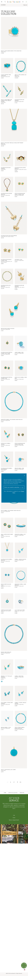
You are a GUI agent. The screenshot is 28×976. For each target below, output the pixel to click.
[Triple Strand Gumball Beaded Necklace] (21, 718)
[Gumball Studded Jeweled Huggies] (21, 693)
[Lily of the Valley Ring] (21, 601)
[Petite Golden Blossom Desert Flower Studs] (21, 184)
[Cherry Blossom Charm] (7, 601)
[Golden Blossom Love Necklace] (7, 276)
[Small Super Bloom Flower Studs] (7, 525)
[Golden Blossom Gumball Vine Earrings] (7, 459)
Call (14, 815)
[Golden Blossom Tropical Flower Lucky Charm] (7, 343)
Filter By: (3, 5)
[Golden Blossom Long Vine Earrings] (14, 218)
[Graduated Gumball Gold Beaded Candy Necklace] (14, 401)
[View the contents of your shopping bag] (25, 2)
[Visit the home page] (14, 2)
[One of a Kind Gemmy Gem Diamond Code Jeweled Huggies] (7, 90)
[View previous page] (5, 782)
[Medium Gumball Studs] (7, 718)
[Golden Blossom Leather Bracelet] (21, 158)
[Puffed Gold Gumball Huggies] (7, 434)
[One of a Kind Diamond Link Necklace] (21, 66)
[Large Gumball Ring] (21, 343)
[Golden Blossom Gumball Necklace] (7, 550)
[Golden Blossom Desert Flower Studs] (7, 250)
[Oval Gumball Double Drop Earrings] (7, 693)
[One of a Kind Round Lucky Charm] (14, 752)
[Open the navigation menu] (3, 2)
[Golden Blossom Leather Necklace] (7, 184)
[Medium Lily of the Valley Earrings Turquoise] (1, 681)
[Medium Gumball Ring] (21, 459)
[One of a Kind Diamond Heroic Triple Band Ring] (14, 33)
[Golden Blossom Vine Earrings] (21, 276)
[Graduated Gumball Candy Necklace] (21, 575)
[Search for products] (6, 2)
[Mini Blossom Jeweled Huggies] (14, 310)
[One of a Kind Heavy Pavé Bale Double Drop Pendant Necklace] (14, 125)
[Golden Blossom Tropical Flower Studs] (7, 368)
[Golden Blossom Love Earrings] (21, 90)
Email (14, 817)
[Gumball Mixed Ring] (21, 667)
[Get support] (24, 965)
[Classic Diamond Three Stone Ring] (7, 66)
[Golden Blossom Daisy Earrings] (7, 158)
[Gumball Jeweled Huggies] (21, 550)
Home (5, 792)
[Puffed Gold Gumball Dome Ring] (21, 368)
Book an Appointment (14, 820)
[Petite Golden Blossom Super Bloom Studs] (21, 434)
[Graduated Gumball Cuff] (21, 525)
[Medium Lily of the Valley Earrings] (7, 667)
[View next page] (22, 782)
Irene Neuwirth (12, 973)
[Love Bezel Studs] (21, 250)
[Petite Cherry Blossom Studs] (7, 575)
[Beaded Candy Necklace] (14, 634)
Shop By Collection (12, 792)
